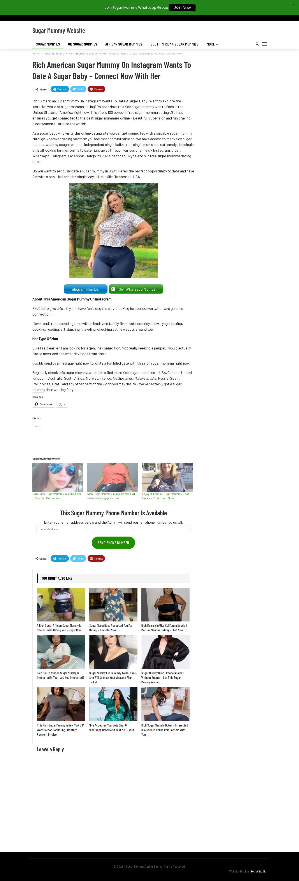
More (211, 44)
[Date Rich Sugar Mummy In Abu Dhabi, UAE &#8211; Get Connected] (57, 477)
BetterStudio (258, 871)
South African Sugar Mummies (175, 44)
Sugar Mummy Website (58, 30)
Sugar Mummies (48, 44)
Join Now (182, 7)
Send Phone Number (113, 542)
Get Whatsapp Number (139, 289)
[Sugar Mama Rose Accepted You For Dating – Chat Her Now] (113, 604)
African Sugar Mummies (123, 44)
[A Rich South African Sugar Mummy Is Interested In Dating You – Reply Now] (61, 604)
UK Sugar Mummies (82, 44)
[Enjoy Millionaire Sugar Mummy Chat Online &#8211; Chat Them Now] (167, 477)
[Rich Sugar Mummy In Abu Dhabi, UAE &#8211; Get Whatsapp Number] (112, 477)
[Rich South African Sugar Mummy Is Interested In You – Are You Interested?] (61, 652)
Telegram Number (85, 289)
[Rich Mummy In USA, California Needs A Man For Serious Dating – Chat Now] (165, 604)
